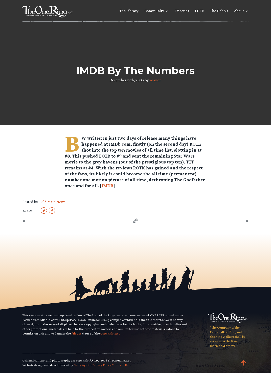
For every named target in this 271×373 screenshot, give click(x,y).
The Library (128, 11)
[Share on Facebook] (52, 210)
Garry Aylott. (82, 365)
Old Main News (53, 202)
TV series (182, 11)
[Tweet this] (44, 210)
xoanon (155, 80)
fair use (76, 333)
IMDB (107, 185)
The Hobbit (219, 11)
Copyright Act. (110, 333)
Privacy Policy (101, 365)
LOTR (199, 11)
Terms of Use (121, 365)
